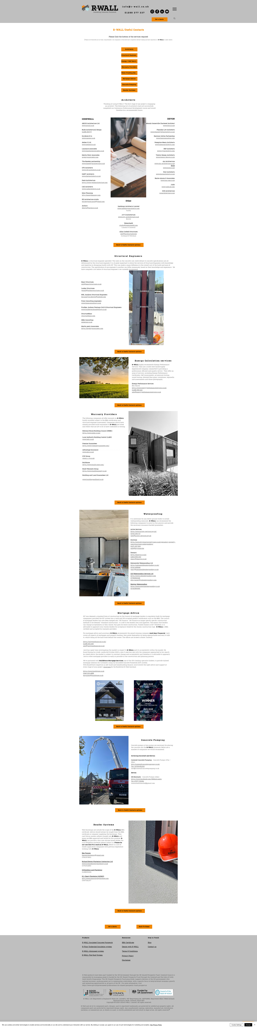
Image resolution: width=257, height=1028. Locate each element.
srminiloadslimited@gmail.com (143, 783)
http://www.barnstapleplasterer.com (95, 878)
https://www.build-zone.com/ (93, 464)
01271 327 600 (136, 546)
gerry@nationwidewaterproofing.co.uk (145, 569)
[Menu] (174, 9)
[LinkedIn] (162, 11)
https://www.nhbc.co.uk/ (91, 433)
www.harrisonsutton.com (165, 138)
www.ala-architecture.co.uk (165, 163)
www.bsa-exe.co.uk (168, 180)
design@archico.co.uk (90, 208)
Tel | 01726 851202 (138, 766)
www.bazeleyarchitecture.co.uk (93, 163)
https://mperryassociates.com (92, 328)
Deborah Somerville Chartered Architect (160, 123)
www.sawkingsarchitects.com (128, 208)
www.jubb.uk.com (168, 187)
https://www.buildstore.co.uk (93, 671)
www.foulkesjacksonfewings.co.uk (94, 309)
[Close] (254, 1024)
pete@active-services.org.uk (141, 536)
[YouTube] (167, 11)
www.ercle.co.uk (169, 168)
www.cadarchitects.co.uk (91, 189)
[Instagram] (152, 11)
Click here (107, 667)
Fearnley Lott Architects (166, 130)
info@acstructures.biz (128, 234)
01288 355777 (87, 132)
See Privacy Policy (156, 1025)
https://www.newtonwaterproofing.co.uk (145, 586)
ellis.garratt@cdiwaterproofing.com (144, 580)
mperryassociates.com (90, 157)
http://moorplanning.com (91, 195)
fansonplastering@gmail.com (93, 855)
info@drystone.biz (137, 548)
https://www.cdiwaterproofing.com (143, 576)
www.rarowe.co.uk (88, 138)
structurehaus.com (88, 316)
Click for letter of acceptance (109, 450)
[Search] (174, 18)
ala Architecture (169, 161)
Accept (248, 1025)
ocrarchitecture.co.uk (167, 193)
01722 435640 (135, 567)
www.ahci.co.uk (88, 452)
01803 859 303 (136, 557)
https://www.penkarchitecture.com (95, 182)
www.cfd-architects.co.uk (91, 170)
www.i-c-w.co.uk (88, 458)
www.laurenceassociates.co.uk (93, 151)
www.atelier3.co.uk (89, 144)
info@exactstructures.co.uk (91, 284)
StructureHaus (86, 313)
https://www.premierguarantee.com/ (95, 445)
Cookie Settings (237, 1025)
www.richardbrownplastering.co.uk (95, 863)
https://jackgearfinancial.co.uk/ (94, 641)
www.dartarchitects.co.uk (91, 176)
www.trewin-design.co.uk (165, 157)
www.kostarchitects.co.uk (165, 174)
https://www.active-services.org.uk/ (144, 531)
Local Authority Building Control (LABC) (97, 437)
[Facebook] (157, 11)
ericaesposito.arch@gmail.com (93, 201)
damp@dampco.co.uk (138, 559)
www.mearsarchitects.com (165, 144)
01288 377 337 (135, 13)
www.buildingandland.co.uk (92, 479)
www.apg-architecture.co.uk (128, 217)
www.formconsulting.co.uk (91, 303)
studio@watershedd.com (128, 225)
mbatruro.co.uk (86, 322)
